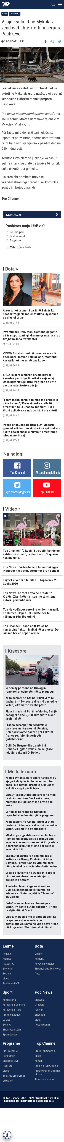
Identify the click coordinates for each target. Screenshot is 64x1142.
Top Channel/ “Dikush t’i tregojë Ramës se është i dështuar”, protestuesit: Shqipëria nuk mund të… (31, 554)
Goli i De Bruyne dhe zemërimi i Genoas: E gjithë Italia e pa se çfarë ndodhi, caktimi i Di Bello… (29, 749)
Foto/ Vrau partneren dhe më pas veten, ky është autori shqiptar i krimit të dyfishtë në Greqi (31, 907)
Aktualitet (8, 963)
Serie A (7, 1024)
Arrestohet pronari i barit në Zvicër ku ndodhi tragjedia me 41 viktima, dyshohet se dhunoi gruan (30, 316)
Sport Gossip (10, 1034)
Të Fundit (15, 14)
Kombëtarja (9, 999)
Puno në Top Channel (46, 1065)
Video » (13, 509)
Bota (4, 14)
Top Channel (17, 472)
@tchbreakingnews (18, 492)
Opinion (39, 953)
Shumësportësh (12, 1029)
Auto (37, 973)
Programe (11, 1043)
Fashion (39, 1009)
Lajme (8, 946)
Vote (12, 247)
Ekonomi (7, 968)
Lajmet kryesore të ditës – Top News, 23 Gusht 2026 (30, 581)
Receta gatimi (42, 1024)
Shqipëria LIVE (11, 1060)
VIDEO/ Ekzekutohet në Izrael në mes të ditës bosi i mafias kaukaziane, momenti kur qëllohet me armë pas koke (30, 359)
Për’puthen (9, 1055)
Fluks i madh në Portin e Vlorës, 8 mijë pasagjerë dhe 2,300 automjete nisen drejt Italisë (31, 715)
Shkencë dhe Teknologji (48, 968)
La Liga (6, 1019)
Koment (39, 958)
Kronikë (7, 958)
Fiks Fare (7, 1065)
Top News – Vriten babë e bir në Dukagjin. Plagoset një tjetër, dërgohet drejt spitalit (31, 569)
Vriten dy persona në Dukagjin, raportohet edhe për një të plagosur (30, 689)
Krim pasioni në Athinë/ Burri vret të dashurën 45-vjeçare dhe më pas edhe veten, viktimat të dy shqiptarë (31, 701)
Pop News (43, 992)
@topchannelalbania (48, 472)
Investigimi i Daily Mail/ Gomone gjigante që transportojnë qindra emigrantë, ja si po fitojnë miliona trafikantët (31, 338)
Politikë (7, 953)
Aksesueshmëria (44, 1079)
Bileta (38, 1055)
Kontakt (39, 1060)
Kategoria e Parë (12, 1009)
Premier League (12, 1014)
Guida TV (8, 1080)
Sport (7, 992)
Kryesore (17, 651)
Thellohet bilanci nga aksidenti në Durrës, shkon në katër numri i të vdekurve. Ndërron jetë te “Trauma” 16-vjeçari (30, 892)
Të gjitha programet (14, 1075)
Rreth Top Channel (45, 1050)
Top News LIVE (11, 983)
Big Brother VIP (11, 1050)
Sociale (7, 973)
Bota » (11, 269)
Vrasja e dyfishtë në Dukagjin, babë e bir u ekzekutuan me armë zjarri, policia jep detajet (30, 876)
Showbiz (39, 999)
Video (6, 978)
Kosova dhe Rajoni (45, 963)
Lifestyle (39, 1004)
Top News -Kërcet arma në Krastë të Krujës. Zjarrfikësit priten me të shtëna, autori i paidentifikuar (29, 596)
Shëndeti (40, 1014)
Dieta (38, 1019)
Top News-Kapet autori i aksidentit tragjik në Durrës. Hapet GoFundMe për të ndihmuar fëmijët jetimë (31, 613)
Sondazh (13, 215)
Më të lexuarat (23, 771)
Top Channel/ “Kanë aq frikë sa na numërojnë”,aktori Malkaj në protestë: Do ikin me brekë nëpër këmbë (31, 629)
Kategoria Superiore (14, 1004)
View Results (25, 247)
